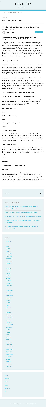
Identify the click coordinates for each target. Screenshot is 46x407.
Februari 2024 (9, 312)
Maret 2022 (8, 361)
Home (9, 12)
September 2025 (9, 266)
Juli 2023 (8, 329)
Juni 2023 (8, 332)
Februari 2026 (9, 253)
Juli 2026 (8, 244)
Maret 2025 (8, 280)
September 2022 (9, 354)
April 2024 (8, 307)
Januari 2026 (9, 256)
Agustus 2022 (9, 356)
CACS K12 (23, 4)
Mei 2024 (8, 305)
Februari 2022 (9, 364)
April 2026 (8, 248)
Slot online (7, 388)
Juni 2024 (8, 302)
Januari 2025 (9, 285)
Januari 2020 (9, 366)
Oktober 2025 (9, 263)
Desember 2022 (9, 347)
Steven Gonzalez (10, 32)
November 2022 (9, 349)
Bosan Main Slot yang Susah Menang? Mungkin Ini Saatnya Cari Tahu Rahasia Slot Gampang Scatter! (23, 221)
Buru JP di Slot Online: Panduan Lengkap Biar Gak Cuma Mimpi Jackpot (21, 212)
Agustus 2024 (9, 298)
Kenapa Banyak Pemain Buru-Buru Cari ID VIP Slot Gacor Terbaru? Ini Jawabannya (23, 216)
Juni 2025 (8, 273)
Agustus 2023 (9, 327)
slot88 (6, 375)
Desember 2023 (9, 317)
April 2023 (8, 337)
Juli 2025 (8, 271)
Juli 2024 (8, 300)
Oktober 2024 (9, 293)
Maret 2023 (8, 339)
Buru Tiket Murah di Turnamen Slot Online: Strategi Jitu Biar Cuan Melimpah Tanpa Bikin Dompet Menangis (22, 207)
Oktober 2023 (9, 322)
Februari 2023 (9, 342)
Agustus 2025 (9, 268)
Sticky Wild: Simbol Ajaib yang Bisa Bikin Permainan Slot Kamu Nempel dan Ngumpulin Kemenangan (21, 227)
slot (6, 391)
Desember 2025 (9, 258)
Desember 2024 (9, 288)
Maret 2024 (8, 310)
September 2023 (9, 324)
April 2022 (8, 359)
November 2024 (9, 290)
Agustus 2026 (9, 241)
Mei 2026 (8, 246)
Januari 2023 (9, 344)
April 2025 (8, 278)
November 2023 (9, 320)
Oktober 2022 (9, 351)
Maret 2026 (8, 251)
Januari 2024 (9, 315)
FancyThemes (33, 403)
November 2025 (9, 261)
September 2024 (9, 295)
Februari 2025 (9, 283)
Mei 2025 (8, 275)
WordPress (21, 403)
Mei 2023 (8, 334)
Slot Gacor (7, 378)
